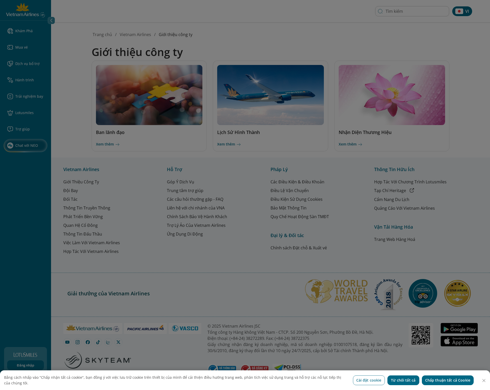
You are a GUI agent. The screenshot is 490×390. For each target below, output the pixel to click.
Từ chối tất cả (403, 380)
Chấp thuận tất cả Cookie (447, 380)
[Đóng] (484, 380)
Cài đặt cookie (369, 380)
